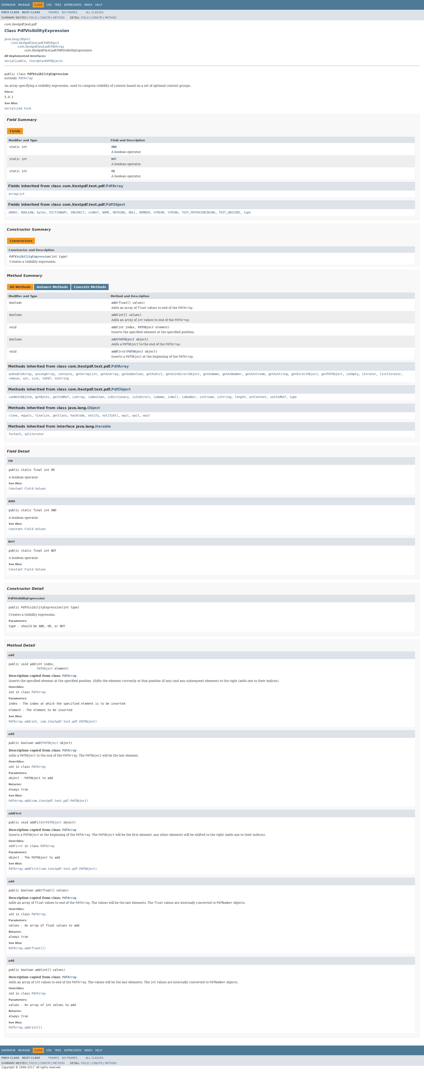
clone (13, 415)
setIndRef (278, 397)
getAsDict (154, 374)
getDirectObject (304, 374)
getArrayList (86, 374)
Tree (58, 4)
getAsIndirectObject (182, 374)
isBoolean (96, 397)
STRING (173, 212)
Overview (8, 4)
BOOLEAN (27, 212)
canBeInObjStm (20, 397)
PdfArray (26, 78)
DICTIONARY (58, 212)
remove (14, 378)
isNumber (189, 397)
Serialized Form (17, 108)
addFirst (118, 351)
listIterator (390, 374)
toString (62, 378)
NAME (105, 212)
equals (26, 415)
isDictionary (118, 397)
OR (113, 171)
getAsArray (109, 374)
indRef (93, 212)
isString (224, 397)
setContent (258, 397)
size (35, 378)
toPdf (46, 378)
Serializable (15, 61)
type (247, 212)
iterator (369, 374)
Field (33, 17)
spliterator (34, 434)
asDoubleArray (20, 374)
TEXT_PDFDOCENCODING (198, 212)
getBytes (42, 397)
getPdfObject (332, 374)
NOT (114, 159)
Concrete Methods (90, 287)
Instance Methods (52, 287)
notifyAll (110, 415)
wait (125, 415)
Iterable (36, 61)
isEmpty (352, 374)
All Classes (95, 12)
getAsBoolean (132, 374)
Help (98, 4)
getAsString (278, 374)
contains (65, 374)
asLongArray (45, 374)
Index (88, 4)
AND (114, 147)
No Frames (70, 12)
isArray (78, 397)
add (114, 302)
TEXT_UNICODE (229, 212)
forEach (15, 434)
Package (24, 4)
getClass (60, 415)
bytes (41, 212)
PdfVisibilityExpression (29, 256)
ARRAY (13, 212)
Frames (53, 12)
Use (49, 4)
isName (158, 397)
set (25, 378)
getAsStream (255, 374)
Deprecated (72, 4)
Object (93, 408)
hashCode (77, 415)
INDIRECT (77, 212)
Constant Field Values (27, 488)
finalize (42, 415)
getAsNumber (232, 374)
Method (58, 17)
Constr (45, 17)
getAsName (211, 374)
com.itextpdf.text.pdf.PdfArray (41, 46)
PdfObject (53, 61)
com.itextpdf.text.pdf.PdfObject (35, 43)
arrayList (17, 194)
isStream (206, 397)
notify (93, 415)
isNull (173, 397)
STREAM (158, 212)
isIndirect (141, 397)
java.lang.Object (17, 39)
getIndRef (61, 397)
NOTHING (119, 212)
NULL (132, 212)
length (240, 397)
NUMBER (144, 212)
